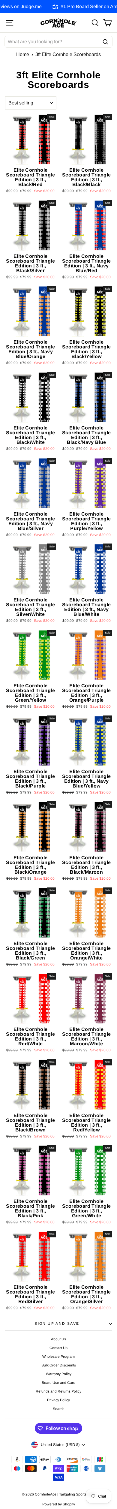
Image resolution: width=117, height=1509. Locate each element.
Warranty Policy (58, 1374)
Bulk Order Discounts (58, 1365)
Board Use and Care (58, 1383)
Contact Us (59, 1348)
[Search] (105, 41)
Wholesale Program (58, 1356)
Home (22, 54)
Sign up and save (56, 1323)
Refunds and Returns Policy (58, 1391)
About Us (58, 1339)
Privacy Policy (58, 1400)
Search (58, 1409)
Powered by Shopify (58, 1504)
